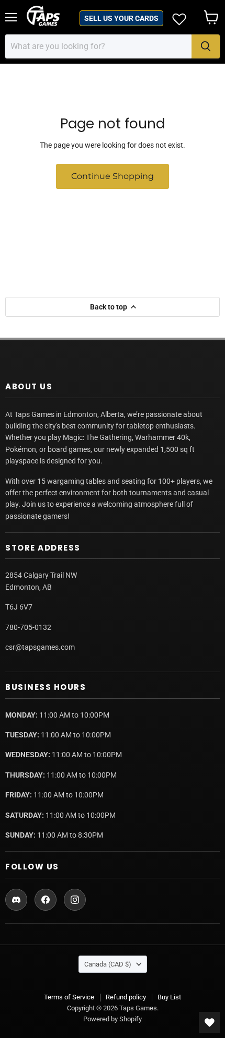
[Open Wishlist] (209, 1022)
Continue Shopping (112, 176)
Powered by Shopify (112, 1019)
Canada (107, 964)
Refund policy (126, 997)
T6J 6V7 (18, 607)
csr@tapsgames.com (40, 647)
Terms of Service (69, 997)
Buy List (169, 997)
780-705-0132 (28, 627)
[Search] (206, 46)
